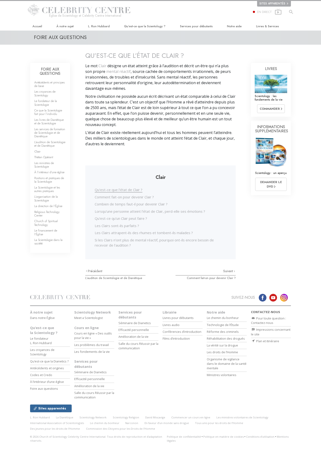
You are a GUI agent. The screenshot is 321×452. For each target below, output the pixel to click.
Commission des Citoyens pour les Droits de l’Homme (120, 428)
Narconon (131, 423)
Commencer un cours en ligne (190, 417)
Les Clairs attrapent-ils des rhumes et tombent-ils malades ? (144, 232)
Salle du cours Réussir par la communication (94, 395)
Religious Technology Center (47, 214)
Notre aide (234, 26)
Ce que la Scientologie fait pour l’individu (48, 112)
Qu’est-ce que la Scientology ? (144, 26)
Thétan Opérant (43, 157)
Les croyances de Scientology (44, 93)
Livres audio (171, 325)
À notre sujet (65, 26)
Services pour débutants (196, 26)
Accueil (37, 26)
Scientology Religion (126, 417)
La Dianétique (64, 417)
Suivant (228, 271)
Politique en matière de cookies (223, 436)
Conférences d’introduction (182, 332)
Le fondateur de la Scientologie (45, 103)
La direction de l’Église (48, 206)
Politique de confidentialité (184, 436)
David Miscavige (155, 417)
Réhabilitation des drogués (226, 338)
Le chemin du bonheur (223, 318)
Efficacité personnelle (89, 379)
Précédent (95, 271)
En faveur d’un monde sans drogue (167, 423)
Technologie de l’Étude (223, 325)
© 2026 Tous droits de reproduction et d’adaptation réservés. (96, 438)
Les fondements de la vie (92, 352)
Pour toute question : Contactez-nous (268, 320)
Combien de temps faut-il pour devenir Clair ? (131, 204)
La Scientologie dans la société (48, 242)
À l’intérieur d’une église (49, 172)
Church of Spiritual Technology (46, 223)
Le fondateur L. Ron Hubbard (41, 340)
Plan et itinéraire (267, 341)
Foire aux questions (44, 388)
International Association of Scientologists (57, 423)
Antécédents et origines (47, 368)
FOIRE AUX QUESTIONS (50, 71)
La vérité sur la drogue (222, 345)
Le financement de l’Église (45, 232)
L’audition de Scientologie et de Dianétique (113, 278)
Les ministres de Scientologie (44, 165)
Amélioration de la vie (89, 386)
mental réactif (118, 71)
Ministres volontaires (221, 375)
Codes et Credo (41, 375)
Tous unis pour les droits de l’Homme (219, 423)
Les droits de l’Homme (222, 352)
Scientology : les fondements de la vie (268, 98)
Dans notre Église (42, 318)
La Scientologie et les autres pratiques (47, 189)
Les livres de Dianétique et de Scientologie (49, 122)
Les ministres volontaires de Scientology (242, 417)
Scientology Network (92, 312)
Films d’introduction (176, 338)
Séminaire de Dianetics (90, 372)
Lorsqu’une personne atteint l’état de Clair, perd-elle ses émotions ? (150, 211)
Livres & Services (267, 26)
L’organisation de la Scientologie (46, 198)
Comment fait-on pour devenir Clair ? (124, 197)
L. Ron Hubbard (99, 26)
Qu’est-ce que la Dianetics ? (49, 361)
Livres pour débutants (178, 318)
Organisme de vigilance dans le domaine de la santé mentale (227, 363)
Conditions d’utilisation (260, 436)
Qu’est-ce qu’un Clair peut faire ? (121, 218)
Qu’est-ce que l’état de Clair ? (118, 189)
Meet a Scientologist (88, 318)
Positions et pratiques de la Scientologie (49, 180)
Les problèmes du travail (91, 345)
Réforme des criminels (223, 332)
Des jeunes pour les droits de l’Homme (55, 428)
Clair (102, 65)
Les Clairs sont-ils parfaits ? (117, 225)
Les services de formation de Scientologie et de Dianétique (49, 133)
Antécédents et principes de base (49, 84)
